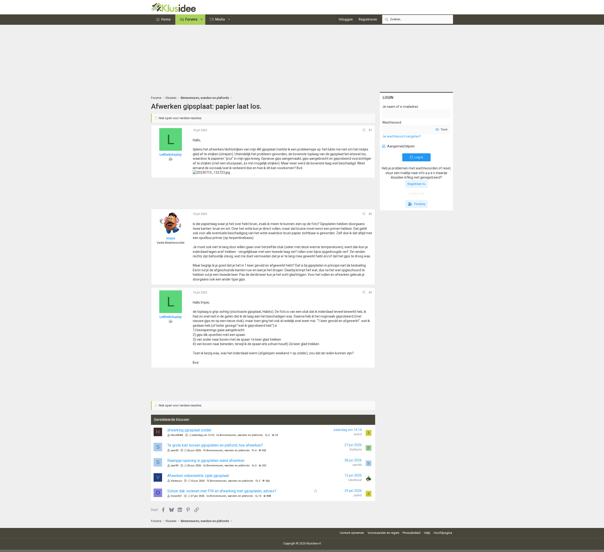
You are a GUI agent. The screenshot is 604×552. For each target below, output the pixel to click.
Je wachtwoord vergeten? (401, 136)
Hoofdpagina (443, 533)
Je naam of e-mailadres (400, 107)
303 (264, 450)
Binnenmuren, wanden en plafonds (241, 435)
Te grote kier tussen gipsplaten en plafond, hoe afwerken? (215, 445)
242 (264, 465)
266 (267, 480)
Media (220, 19)
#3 (370, 292)
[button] (201, 19)
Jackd (357, 434)
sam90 (174, 450)
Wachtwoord (391, 122)
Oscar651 (176, 496)
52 (276, 435)
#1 (370, 130)
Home (166, 19)
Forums (191, 19)
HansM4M (177, 435)
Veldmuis (176, 480)
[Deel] (364, 130)
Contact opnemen (352, 533)
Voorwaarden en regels (383, 533)
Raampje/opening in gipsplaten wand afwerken (205, 460)
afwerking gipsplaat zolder (189, 430)
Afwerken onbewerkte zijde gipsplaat (198, 475)
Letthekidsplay (170, 154)
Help (427, 533)
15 (259, 496)
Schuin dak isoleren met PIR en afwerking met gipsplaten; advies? (221, 491)
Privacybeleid (411, 533)
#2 (370, 214)
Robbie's (356, 449)
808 (269, 496)
